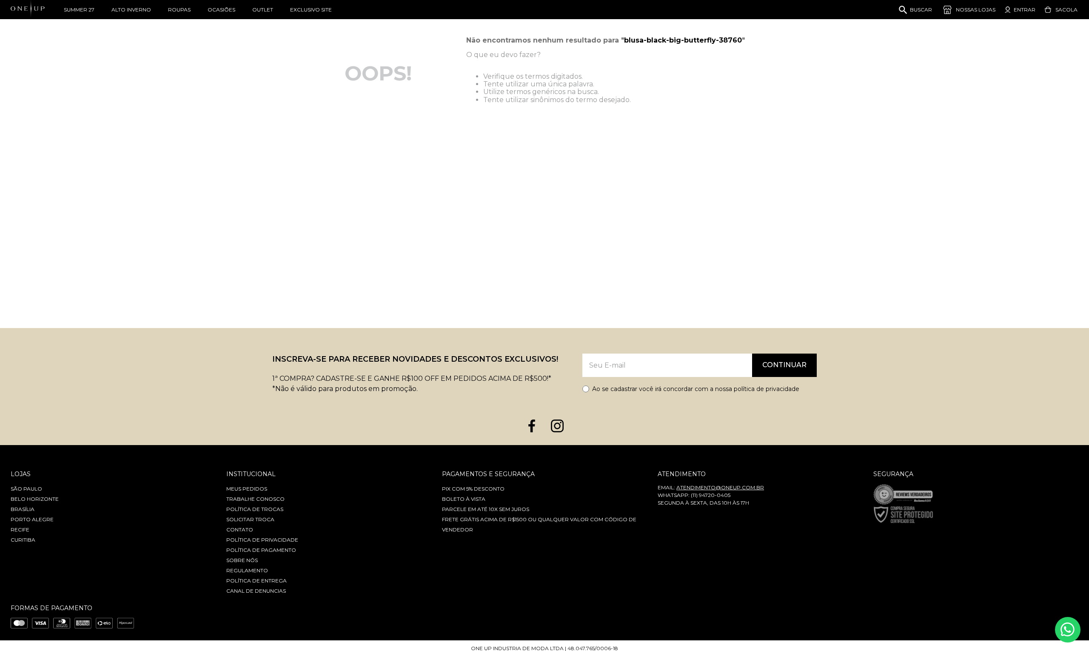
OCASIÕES (221, 9)
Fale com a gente (1067, 629)
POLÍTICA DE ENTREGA (256, 580)
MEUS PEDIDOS (246, 488)
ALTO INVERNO (131, 9)
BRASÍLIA (22, 509)
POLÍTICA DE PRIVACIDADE (262, 540)
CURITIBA (23, 540)
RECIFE (20, 529)
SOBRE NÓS (242, 560)
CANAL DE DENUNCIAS (256, 591)
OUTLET (262, 9)
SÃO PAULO (26, 488)
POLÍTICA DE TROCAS (254, 509)
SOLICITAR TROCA (250, 519)
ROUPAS (179, 9)
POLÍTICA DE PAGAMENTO (261, 550)
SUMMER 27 (79, 9)
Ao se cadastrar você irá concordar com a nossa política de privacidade (695, 388)
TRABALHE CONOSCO (255, 499)
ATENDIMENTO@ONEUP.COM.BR (720, 487)
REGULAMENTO (247, 570)
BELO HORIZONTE (35, 499)
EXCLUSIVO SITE (311, 9)
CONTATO (239, 529)
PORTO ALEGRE (32, 519)
